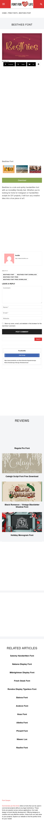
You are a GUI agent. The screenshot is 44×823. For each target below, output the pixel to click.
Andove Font (22, 705)
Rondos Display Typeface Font (22, 689)
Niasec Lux (22, 739)
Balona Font (22, 697)
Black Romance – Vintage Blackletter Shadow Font (22, 505)
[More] (38, 64)
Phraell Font (22, 730)
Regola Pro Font (22, 448)
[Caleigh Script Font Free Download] (22, 463)
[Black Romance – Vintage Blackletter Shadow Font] (22, 491)
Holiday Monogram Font (22, 535)
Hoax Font (22, 714)
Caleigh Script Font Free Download (22, 476)
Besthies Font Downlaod (27, 274)
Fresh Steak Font (22, 680)
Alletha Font (22, 722)
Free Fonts (13, 13)
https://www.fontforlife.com (21, 258)
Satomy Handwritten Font (22, 655)
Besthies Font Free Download (15, 279)
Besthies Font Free (10, 277)
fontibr (17, 255)
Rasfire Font (22, 747)
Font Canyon (6, 800)
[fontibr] (9, 258)
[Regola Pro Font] (22, 435)
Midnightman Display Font (22, 672)
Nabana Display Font (22, 664)
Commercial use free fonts (10, 806)
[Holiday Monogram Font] (22, 522)
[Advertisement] (22, 90)
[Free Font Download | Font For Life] (22, 4)
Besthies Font (8, 274)
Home (4, 13)
